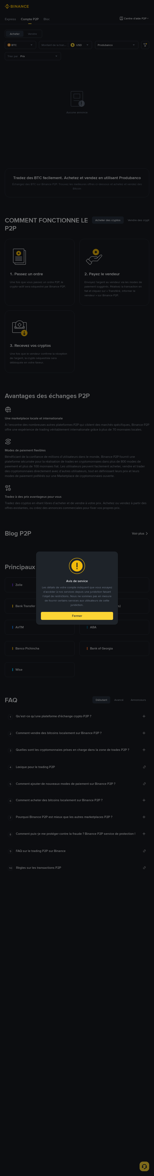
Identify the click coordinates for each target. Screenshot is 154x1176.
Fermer (77, 616)
